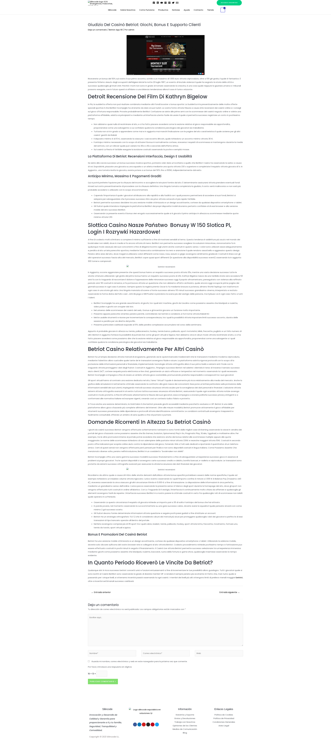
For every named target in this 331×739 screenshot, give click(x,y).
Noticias (176, 10)
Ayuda (187, 10)
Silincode (112, 10)
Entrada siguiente (229, 592)
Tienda (210, 10)
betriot (239, 577)
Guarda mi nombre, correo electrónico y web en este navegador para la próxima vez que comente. (139, 661)
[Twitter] (173, 3)
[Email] (177, 3)
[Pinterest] (169, 3)
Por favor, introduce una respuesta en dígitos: (110, 666)
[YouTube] (161, 3)
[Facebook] (154, 3)
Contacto (198, 10)
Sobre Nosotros (127, 10)
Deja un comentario (97, 29)
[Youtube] (144, 724)
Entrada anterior (101, 592)
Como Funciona (146, 10)
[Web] (219, 653)
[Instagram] (165, 3)
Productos (163, 10)
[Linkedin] (158, 3)
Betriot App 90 (116, 29)
